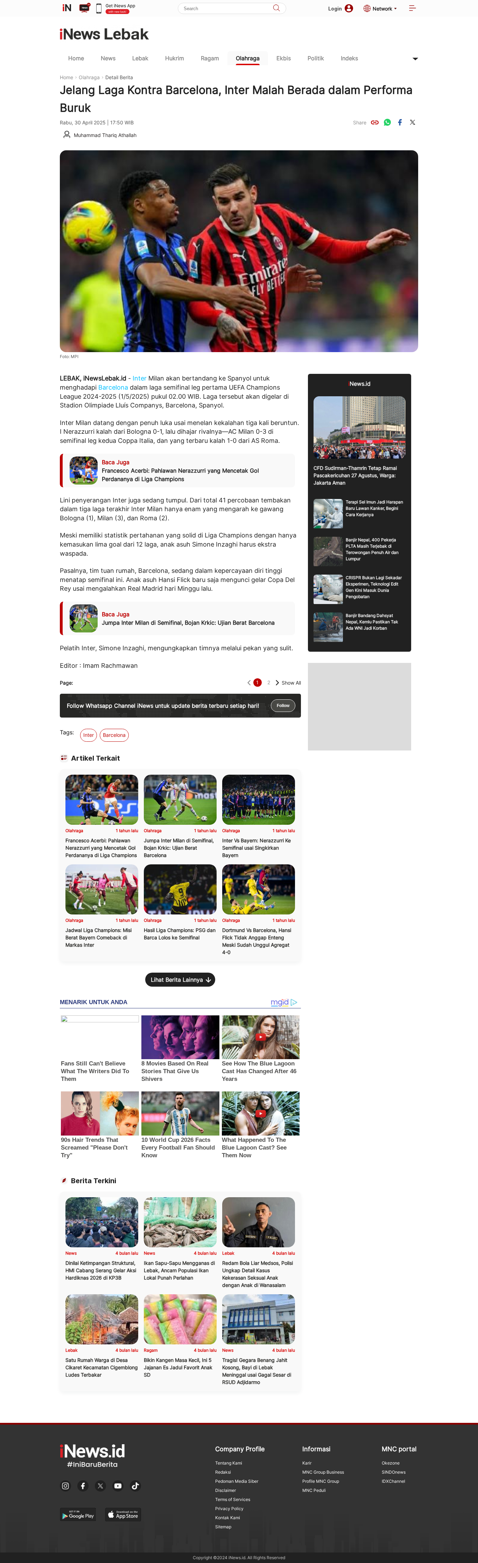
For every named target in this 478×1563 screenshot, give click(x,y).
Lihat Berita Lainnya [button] (177, 979)
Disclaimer (225, 1490)
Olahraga (248, 58)
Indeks (349, 58)
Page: (66, 683)
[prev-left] (249, 682)
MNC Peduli (314, 1490)
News (108, 58)
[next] (277, 682)
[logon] (67, 8)
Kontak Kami (227, 1517)
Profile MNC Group (320, 1481)
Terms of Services (232, 1499)
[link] (374, 122)
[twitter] (412, 122)
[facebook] (400, 122)
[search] (276, 8)
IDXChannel (393, 1481)
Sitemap (223, 1526)
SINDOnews (394, 1472)
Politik (316, 58)
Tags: (67, 732)
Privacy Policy (229, 1508)
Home (76, 58)
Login (335, 9)
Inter (140, 378)
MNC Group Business (323, 1472)
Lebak (140, 58)
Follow (283, 705)
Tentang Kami (228, 1463)
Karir (306, 1463)
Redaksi (223, 1472)
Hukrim (174, 58)
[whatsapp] (387, 122)
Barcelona (113, 387)
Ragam (210, 58)
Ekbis (283, 58)
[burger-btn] (412, 8)
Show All (291, 683)
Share (359, 122)
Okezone (391, 1463)
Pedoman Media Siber (236, 1481)
